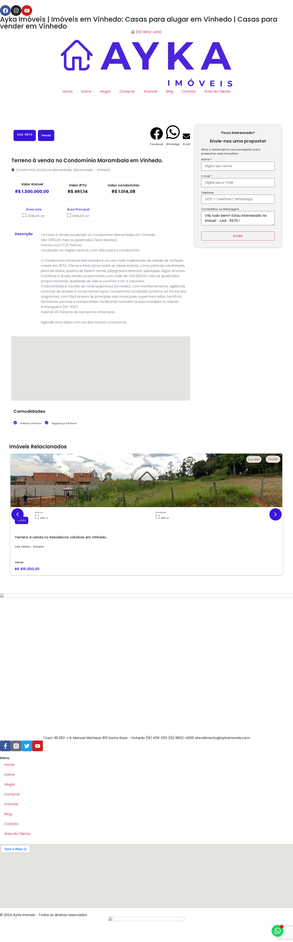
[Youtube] (26, 10)
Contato (189, 91)
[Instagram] (16, 10)
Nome (206, 159)
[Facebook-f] (5, 746)
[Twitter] (26, 746)
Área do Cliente (217, 91)
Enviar (238, 235)
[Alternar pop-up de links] (277, 931)
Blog (169, 91)
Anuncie (150, 91)
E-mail (206, 176)
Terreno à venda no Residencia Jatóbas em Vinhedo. (61, 537)
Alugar (105, 91)
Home (68, 91)
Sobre (86, 91)
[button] (156, 137)
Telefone (207, 192)
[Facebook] (5, 10)
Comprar (127, 91)
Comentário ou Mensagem (220, 209)
